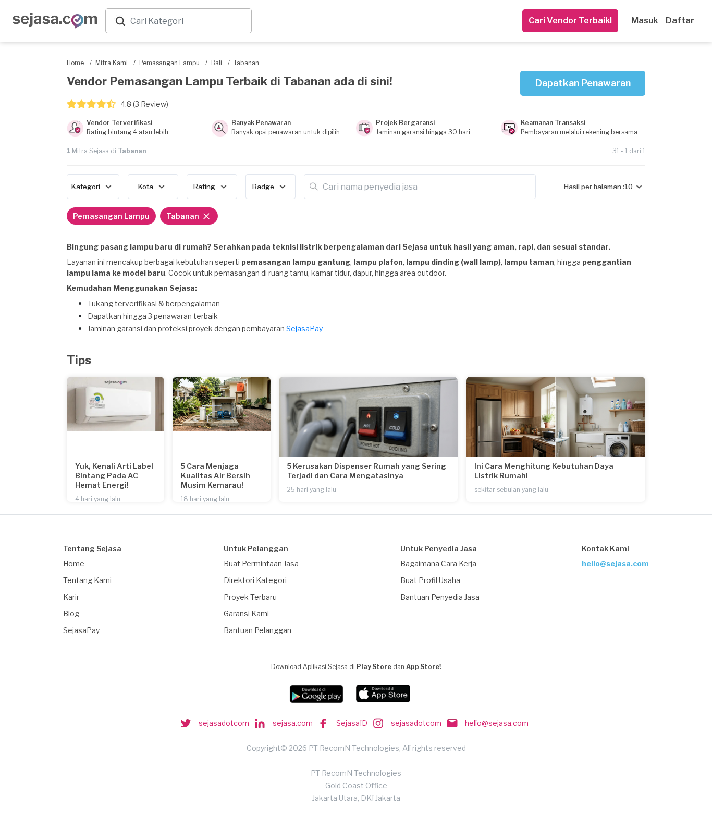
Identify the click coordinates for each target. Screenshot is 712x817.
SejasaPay (304, 328)
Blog (71, 613)
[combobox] (188, 21)
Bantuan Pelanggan (257, 630)
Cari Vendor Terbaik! (570, 21)
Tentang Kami (87, 580)
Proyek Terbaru (250, 596)
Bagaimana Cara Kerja (438, 563)
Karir (71, 596)
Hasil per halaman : (594, 186)
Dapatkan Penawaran (583, 83)
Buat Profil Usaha (430, 580)
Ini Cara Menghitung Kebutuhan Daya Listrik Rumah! (543, 471)
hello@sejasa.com (615, 563)
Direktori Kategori (255, 580)
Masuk (644, 21)
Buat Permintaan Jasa (261, 563)
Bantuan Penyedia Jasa (440, 596)
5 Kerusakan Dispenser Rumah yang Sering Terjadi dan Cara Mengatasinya (366, 471)
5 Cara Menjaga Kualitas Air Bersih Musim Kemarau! (215, 475)
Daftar (680, 21)
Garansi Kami (246, 613)
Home (73, 563)
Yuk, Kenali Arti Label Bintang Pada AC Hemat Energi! (114, 475)
